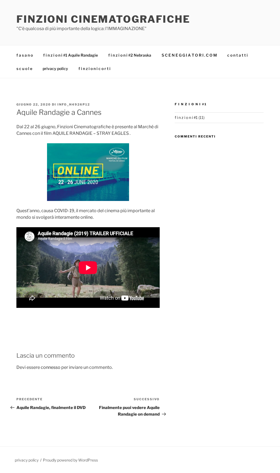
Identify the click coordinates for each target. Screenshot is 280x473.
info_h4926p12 (73, 104)
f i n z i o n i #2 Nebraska (129, 55)
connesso (50, 367)
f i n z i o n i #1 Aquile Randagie (70, 55)
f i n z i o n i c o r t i (94, 68)
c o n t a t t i (237, 55)
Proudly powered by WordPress (70, 460)
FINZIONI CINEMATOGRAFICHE (103, 19)
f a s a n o (24, 55)
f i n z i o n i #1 (186, 117)
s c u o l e (24, 68)
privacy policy (55, 68)
